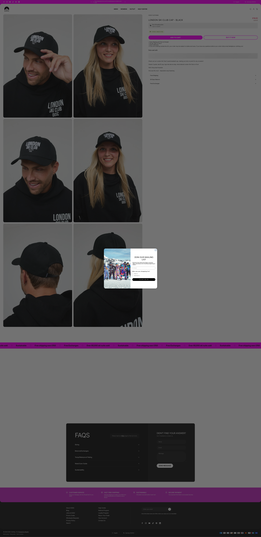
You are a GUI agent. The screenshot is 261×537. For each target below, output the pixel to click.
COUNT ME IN (143, 279)
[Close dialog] (156, 250)
